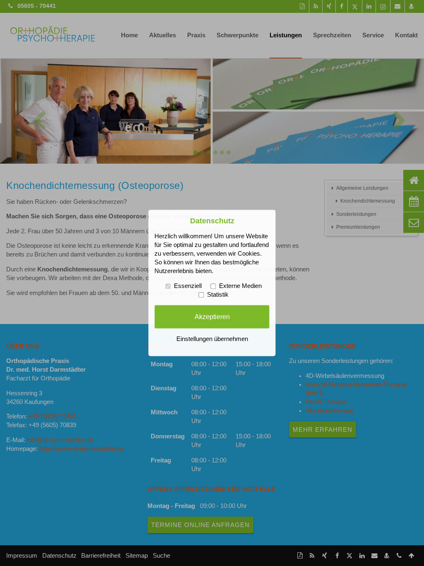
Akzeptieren (212, 316)
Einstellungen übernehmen (212, 339)
